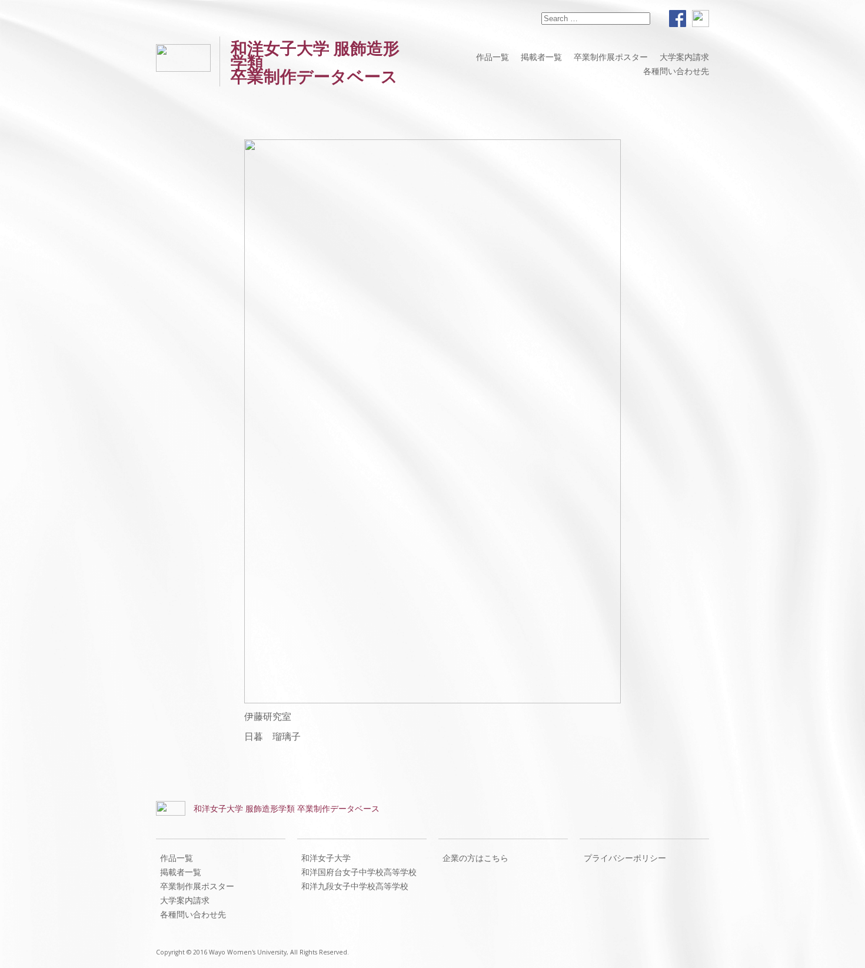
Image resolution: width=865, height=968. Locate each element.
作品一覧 (492, 56)
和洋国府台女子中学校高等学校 (359, 871)
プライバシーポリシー (625, 857)
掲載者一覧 (541, 56)
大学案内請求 (684, 56)
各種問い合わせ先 (676, 70)
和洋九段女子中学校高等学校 (354, 886)
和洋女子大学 (326, 857)
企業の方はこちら (475, 857)
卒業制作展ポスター (611, 56)
